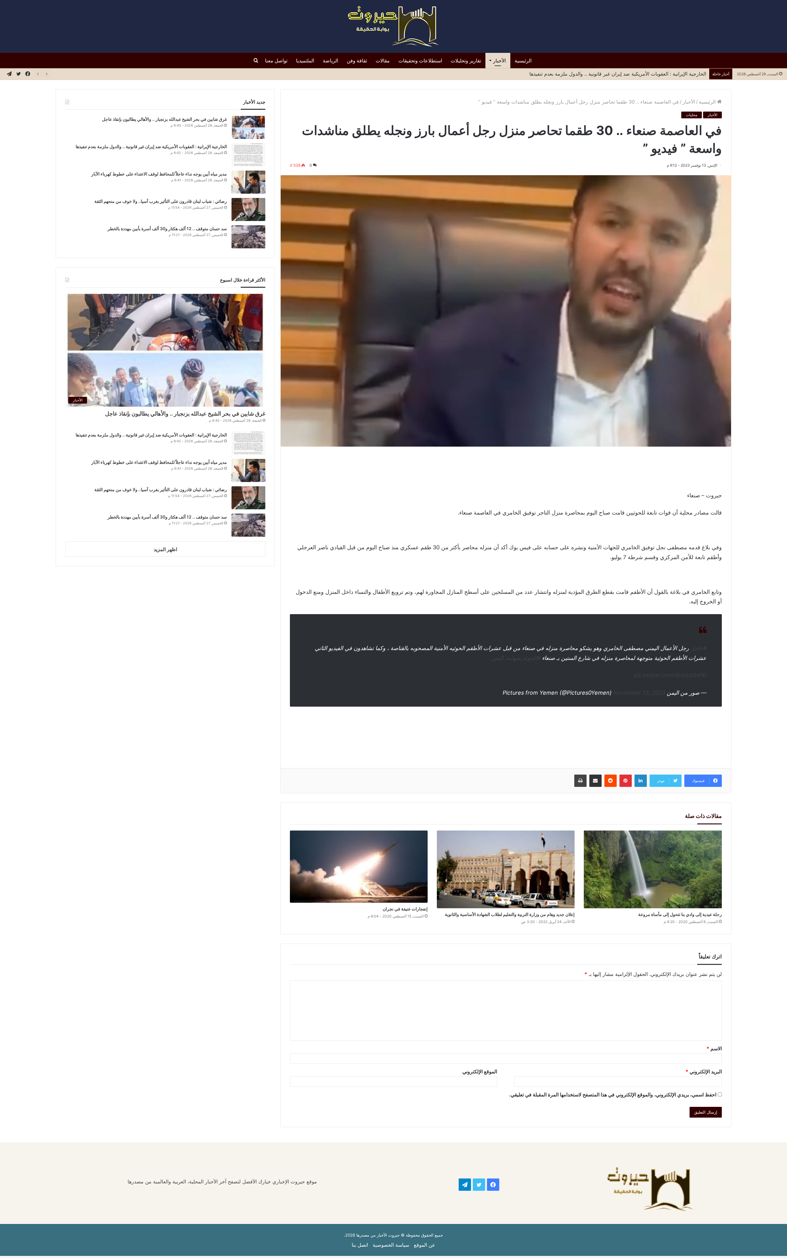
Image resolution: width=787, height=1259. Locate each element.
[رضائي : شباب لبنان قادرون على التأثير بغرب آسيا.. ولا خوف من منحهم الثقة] (248, 209)
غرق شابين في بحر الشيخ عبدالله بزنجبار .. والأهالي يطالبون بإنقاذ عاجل (164, 119)
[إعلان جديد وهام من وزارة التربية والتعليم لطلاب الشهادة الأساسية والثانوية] (506, 869)
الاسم (714, 1048)
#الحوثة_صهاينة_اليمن (515, 658)
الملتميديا (305, 60)
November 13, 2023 (639, 692)
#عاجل (698, 648)
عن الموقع (424, 1245)
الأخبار (499, 60)
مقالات (383, 60)
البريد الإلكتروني (704, 1071)
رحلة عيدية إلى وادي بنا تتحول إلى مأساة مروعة (680, 914)
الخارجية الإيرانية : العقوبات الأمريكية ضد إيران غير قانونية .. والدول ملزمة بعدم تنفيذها (151, 146)
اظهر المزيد (165, 549)
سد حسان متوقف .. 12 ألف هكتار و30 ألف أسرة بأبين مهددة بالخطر (167, 228)
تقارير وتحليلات (466, 60)
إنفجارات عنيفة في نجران (405, 908)
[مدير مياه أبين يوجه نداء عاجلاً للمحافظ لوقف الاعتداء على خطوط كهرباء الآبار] (248, 182)
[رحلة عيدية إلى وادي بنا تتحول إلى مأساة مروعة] (653, 869)
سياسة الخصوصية (391, 1245)
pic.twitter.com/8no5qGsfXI (670, 675)
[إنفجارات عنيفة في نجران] (359, 867)
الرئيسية (523, 60)
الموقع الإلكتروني (479, 1071)
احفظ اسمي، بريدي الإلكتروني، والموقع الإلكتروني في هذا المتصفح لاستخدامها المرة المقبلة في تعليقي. (612, 1094)
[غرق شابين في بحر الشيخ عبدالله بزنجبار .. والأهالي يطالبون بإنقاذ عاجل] (248, 127)
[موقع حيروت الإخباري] (393, 26)
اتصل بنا (360, 1245)
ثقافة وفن (357, 60)
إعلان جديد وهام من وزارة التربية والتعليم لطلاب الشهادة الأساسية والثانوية (510, 914)
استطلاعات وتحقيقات (420, 60)
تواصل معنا (276, 60)
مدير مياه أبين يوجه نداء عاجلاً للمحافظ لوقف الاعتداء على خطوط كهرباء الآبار (626, 74)
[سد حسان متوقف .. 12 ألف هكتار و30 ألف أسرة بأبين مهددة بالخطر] (248, 236)
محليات (691, 114)
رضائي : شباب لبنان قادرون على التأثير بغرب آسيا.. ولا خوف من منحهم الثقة (160, 201)
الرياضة (330, 60)
